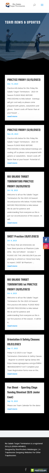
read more (12, 116)
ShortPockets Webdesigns (26, 449)
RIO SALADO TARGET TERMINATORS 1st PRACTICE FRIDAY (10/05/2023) (22, 284)
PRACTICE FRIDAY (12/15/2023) (23, 79)
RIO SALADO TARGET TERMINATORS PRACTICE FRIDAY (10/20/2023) (20, 181)
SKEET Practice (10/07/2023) (23, 236)
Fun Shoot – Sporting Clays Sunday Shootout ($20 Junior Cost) (23, 392)
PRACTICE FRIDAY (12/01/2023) (23, 130)
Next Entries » (36, 418)
